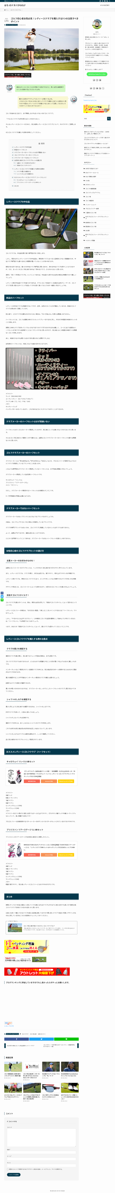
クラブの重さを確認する (24, 171)
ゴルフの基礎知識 (90, 189)
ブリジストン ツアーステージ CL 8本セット (29, 182)
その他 (87, 181)
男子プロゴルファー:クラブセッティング (97, 235)
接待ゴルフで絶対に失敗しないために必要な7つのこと (97, 148)
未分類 (87, 230)
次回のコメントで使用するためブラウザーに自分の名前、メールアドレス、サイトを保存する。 (36, 1169)
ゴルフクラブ (25, 1034)
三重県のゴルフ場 (90, 213)
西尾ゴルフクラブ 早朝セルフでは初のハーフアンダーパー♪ (97, 154)
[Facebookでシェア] (16, 1039)
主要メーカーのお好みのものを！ (26, 163)
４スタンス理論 (90, 240)
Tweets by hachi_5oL (90, 100)
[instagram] (102, 1)
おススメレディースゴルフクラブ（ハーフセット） (30, 177)
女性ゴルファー (42, 1034)
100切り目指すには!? (91, 168)
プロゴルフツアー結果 (92, 209)
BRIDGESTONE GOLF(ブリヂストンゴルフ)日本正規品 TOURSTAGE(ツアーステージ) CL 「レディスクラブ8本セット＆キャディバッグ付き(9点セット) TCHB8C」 (49, 847)
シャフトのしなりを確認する (25, 174)
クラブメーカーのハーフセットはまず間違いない (30, 152)
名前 (8, 1149)
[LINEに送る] (66, 1039)
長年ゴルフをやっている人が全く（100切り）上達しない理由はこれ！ (96, 133)
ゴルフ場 (88, 197)
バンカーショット (90, 205)
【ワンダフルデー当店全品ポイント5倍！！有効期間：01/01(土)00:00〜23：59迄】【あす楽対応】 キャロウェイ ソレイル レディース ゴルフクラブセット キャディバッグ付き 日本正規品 (49, 773)
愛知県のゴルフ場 (90, 226)
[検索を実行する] (109, 118)
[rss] (107, 1)
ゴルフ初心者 (33, 1034)
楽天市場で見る (32, 781)
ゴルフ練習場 (89, 201)
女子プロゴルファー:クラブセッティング (97, 217)
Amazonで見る (49, 781)
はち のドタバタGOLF (15, 5)
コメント (9, 1127)
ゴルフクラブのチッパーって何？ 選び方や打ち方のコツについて (97, 138)
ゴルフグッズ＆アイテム (11, 25)
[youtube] (105, 1)
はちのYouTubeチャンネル (97, 74)
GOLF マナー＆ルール (92, 173)
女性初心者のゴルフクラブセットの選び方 (28, 160)
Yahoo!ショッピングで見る (66, 781)
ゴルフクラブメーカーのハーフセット (26, 155)
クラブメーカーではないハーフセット (26, 158)
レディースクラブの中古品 (22, 147)
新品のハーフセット (20, 150)
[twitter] (100, 1)
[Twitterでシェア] (41, 1039)
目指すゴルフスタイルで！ (24, 165)
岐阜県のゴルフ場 (90, 222)
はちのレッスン (90, 184)
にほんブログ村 (9, 1026)
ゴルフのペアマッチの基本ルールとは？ (96, 143)
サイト (9, 1163)
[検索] (109, 1)
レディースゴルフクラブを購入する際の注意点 (29, 169)
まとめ (16, 186)
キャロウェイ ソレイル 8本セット (26, 180)
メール (9, 1156)
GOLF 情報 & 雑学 (90, 176)
